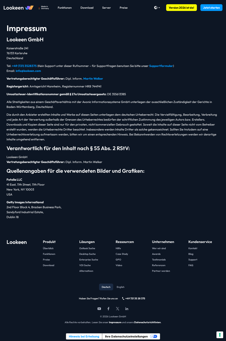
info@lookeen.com (28, 71)
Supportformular (161, 66)
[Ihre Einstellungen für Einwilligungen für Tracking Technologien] (219, 334)
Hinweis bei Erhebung (84, 336)
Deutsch (106, 287)
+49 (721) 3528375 (24, 66)
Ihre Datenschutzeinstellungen (126, 336)
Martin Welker (93, 78)
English (120, 287)
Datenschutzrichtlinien (147, 322)
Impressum (115, 322)
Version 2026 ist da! (181, 7)
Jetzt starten (211, 7)
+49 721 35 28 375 (135, 298)
